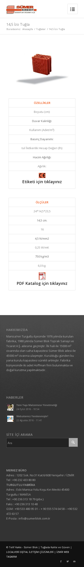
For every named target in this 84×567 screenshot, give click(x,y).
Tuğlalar (41, 29)
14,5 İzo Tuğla (18, 24)
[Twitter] (67, 561)
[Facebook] (61, 561)
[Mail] (74, 561)
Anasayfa (27, 29)
